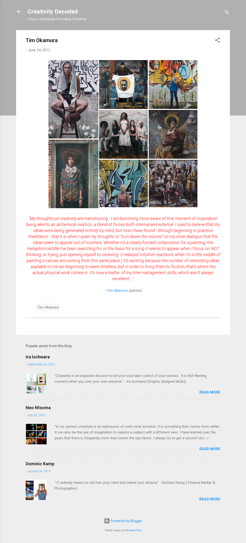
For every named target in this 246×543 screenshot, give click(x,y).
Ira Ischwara (38, 356)
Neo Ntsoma (38, 407)
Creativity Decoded (53, 11)
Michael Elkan (133, 530)
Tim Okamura (117, 290)
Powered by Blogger (126, 521)
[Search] (227, 13)
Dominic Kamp (40, 463)
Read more (209, 392)
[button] (217, 41)
